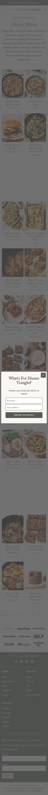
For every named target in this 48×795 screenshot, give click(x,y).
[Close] (43, 375)
